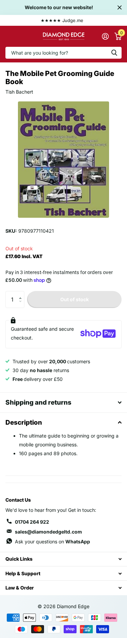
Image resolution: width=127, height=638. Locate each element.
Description (23, 422)
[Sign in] (105, 36)
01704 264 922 (32, 522)
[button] (22, 293)
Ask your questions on (52, 541)
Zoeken (114, 53)
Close (119, 7)
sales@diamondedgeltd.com (48, 532)
